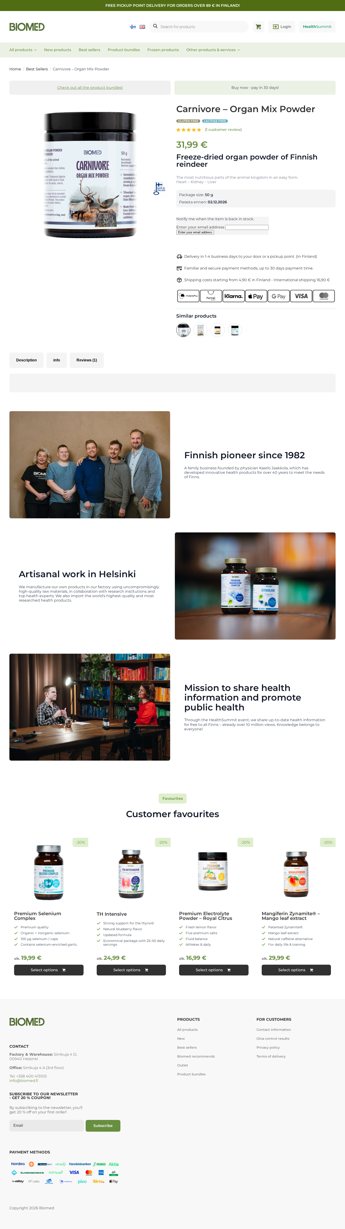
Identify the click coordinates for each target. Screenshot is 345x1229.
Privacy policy (268, 1047)
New (181, 1038)
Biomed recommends (196, 1056)
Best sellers (89, 50)
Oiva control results (273, 1038)
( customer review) (223, 129)
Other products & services (211, 50)
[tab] (26, 360)
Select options (44, 970)
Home (15, 69)
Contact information (274, 1030)
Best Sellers (37, 69)
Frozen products (163, 50)
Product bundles (124, 50)
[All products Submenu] (36, 50)
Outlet (182, 1065)
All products (20, 50)
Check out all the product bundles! (90, 87)
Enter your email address (200, 227)
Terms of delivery (271, 1056)
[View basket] (258, 26)
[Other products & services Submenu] (240, 50)
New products (57, 50)
